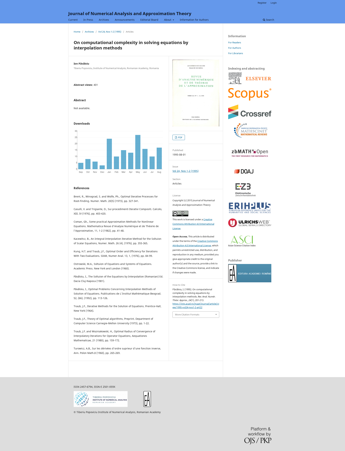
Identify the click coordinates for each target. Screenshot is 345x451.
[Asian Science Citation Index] (242, 245)
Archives (104, 19)
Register (262, 2)
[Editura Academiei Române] (147, 406)
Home (77, 31)
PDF (180, 137)
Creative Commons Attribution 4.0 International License (193, 224)
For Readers (234, 42)
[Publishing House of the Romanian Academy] (249, 281)
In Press (88, 19)
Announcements (125, 19)
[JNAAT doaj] (242, 177)
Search (269, 19)
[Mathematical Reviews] (248, 136)
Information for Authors (194, 19)
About (168, 19)
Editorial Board (149, 19)
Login (274, 2)
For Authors (234, 47)
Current (73, 19)
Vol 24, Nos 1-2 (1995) (109, 31)
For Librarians (235, 53)
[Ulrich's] (249, 226)
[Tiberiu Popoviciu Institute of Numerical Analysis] (101, 406)
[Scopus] (249, 83)
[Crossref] (249, 118)
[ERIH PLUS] (249, 213)
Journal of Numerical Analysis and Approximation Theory (129, 13)
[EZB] (242, 196)
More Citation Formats (187, 314)
